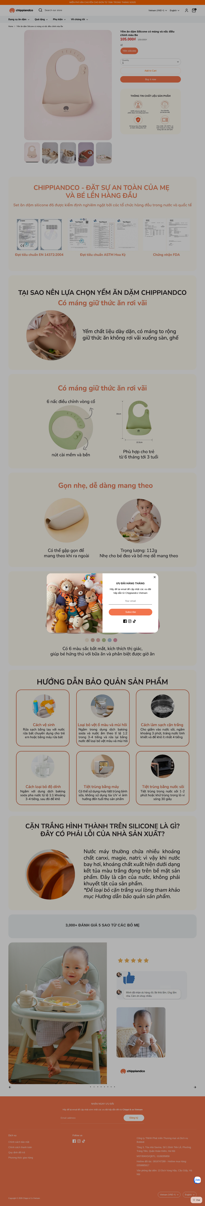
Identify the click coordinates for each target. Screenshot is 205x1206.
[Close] (155, 577)
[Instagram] (129, 621)
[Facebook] (125, 621)
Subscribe (130, 612)
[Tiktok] (134, 621)
